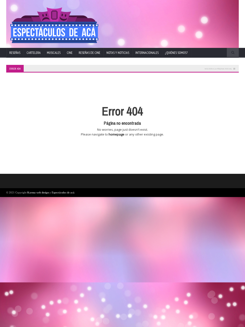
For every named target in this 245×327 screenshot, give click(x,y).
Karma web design (38, 192)
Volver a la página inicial (218, 68)
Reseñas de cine (89, 53)
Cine (69, 53)
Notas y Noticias (117, 53)
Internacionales (147, 53)
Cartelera (34, 53)
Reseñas (14, 53)
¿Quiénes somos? (176, 53)
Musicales (54, 53)
